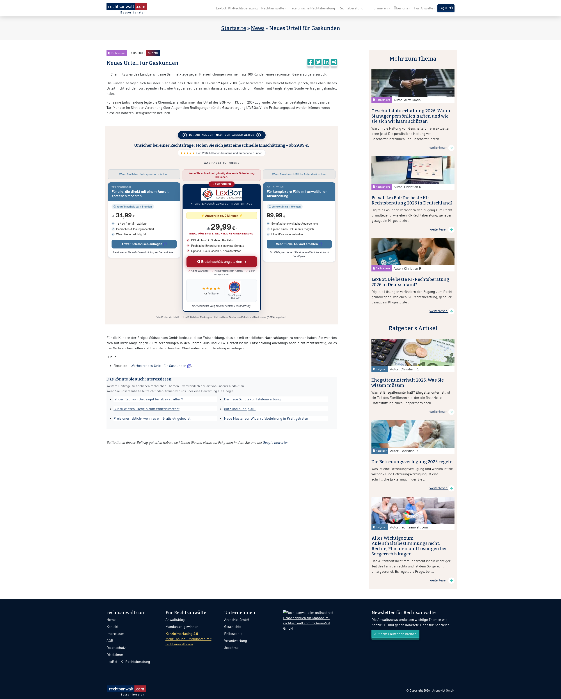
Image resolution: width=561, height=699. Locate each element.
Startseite (233, 28)
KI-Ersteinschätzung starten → (222, 261)
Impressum (115, 633)
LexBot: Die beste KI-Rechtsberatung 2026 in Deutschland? (410, 282)
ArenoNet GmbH (236, 619)
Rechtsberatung (351, 8)
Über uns (401, 8)
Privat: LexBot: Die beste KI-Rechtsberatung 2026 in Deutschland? (412, 200)
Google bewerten (275, 442)
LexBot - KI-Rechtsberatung (128, 661)
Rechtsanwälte (272, 8)
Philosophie (233, 633)
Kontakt (112, 626)
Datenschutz (116, 647)
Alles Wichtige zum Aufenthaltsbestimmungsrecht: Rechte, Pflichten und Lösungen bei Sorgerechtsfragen (409, 545)
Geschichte (232, 626)
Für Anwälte (423, 8)
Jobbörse (231, 647)
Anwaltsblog (175, 619)
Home (111, 619)
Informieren (378, 8)
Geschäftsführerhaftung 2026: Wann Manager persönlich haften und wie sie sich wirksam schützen (410, 116)
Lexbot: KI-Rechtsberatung (237, 8)
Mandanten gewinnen (181, 626)
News (258, 28)
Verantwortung (235, 640)
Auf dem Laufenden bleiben (395, 634)
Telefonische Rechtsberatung (312, 8)
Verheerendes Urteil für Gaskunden (159, 365)
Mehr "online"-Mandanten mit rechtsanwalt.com (188, 638)
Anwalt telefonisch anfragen (141, 244)
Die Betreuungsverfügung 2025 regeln (412, 461)
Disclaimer (115, 654)
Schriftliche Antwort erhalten (297, 244)
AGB (110, 640)
